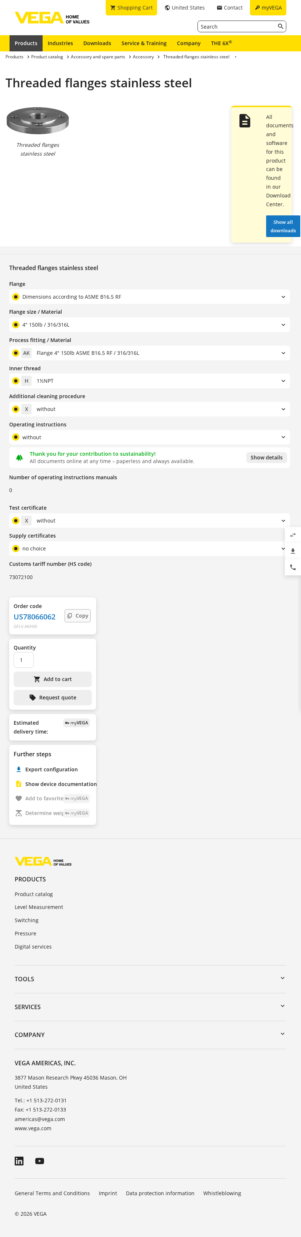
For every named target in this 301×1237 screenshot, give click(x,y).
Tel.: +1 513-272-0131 (41, 1100)
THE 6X (221, 43)
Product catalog (34, 894)
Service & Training (144, 43)
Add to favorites (56, 798)
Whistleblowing (222, 1193)
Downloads (97, 43)
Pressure (25, 933)
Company (189, 43)
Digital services (33, 946)
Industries (60, 43)
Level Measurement (39, 906)
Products (26, 43)
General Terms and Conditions (52, 1193)
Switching (27, 920)
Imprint (108, 1193)
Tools (24, 979)
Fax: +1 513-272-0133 (40, 1109)
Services (28, 1007)
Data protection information (160, 1193)
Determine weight (56, 812)
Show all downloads (283, 226)
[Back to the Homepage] (43, 861)
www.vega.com (33, 1128)
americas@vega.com (40, 1119)
